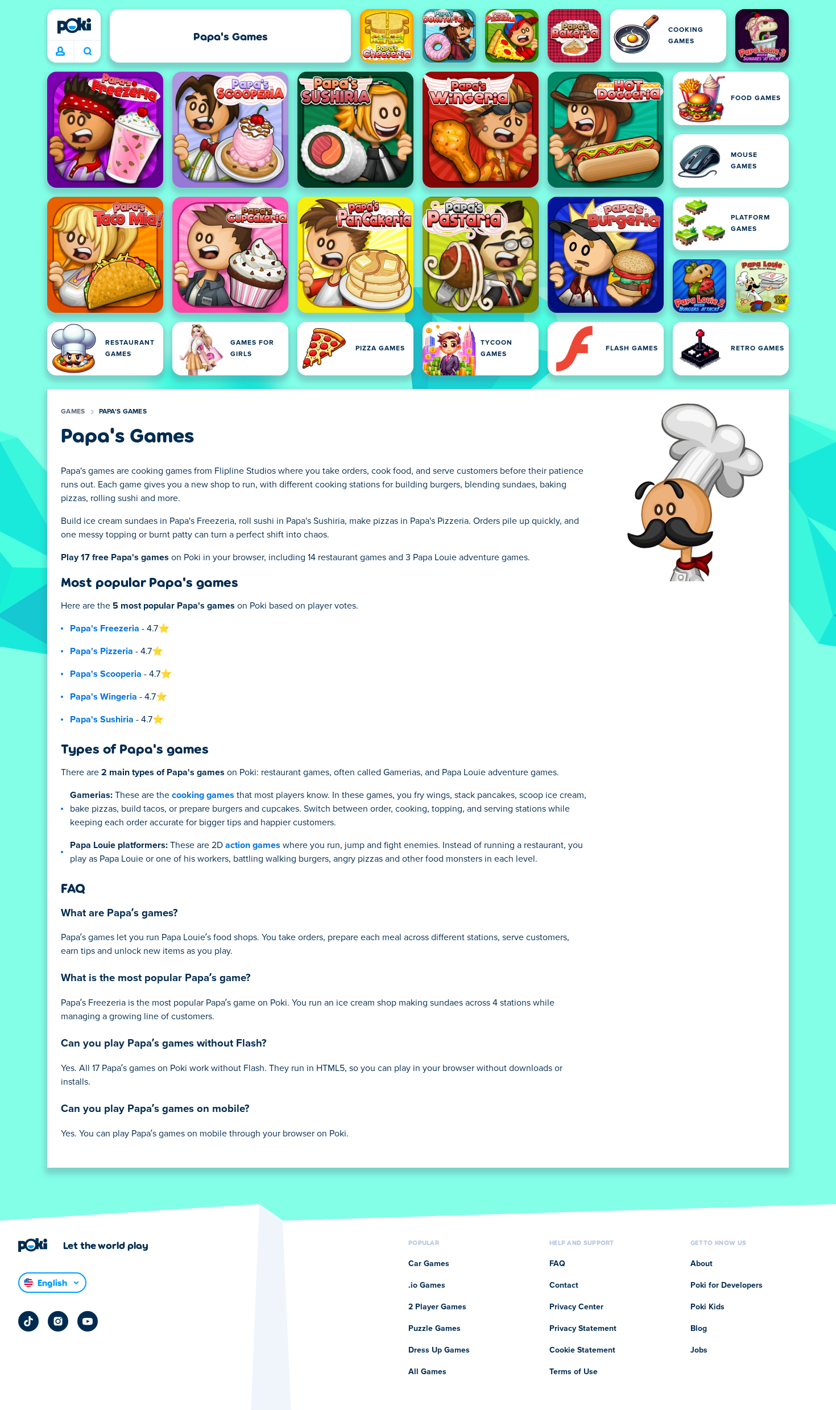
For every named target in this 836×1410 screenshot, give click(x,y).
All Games (427, 1372)
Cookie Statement (582, 1350)
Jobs (698, 1350)
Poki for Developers (726, 1285)
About (701, 1264)
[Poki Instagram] (58, 1321)
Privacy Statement (582, 1329)
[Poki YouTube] (87, 1321)
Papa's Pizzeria (101, 651)
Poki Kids (707, 1307)
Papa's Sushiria (102, 719)
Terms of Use (573, 1372)
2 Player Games (437, 1307)
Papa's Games (123, 411)
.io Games (426, 1285)
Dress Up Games (439, 1350)
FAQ (557, 1264)
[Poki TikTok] (28, 1321)
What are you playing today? (87, 52)
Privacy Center (576, 1307)
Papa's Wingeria (103, 696)
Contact (563, 1285)
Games (73, 411)
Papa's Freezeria (104, 628)
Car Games (428, 1264)
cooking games (203, 795)
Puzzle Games (434, 1329)
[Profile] (60, 52)
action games (252, 845)
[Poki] (74, 26)
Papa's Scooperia (106, 674)
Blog (698, 1329)
